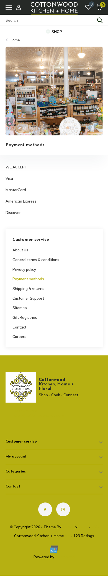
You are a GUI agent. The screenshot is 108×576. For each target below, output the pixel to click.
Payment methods (28, 279)
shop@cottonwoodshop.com (29, 415)
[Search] (100, 20)
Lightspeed (64, 557)
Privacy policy (24, 269)
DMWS (68, 527)
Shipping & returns (28, 288)
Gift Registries (24, 317)
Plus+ (83, 527)
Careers (19, 336)
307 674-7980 (26, 411)
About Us (20, 250)
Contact (19, 327)
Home (15, 40)
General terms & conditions (35, 259)
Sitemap (19, 307)
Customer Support (28, 298)
